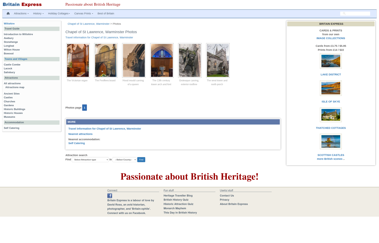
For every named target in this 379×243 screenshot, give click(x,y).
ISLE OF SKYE (331, 101)
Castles (8, 97)
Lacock (8, 68)
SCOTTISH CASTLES (331, 155)
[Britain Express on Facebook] (109, 195)
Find (68, 159)
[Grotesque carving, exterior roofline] (189, 60)
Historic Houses (13, 113)
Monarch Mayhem (175, 208)
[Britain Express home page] (31, 4)
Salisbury (9, 72)
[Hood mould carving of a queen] (133, 60)
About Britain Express (234, 204)
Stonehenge (11, 42)
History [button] (37, 13)
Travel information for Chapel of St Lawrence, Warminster (99, 37)
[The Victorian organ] (77, 60)
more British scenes (329, 158)
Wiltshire (9, 23)
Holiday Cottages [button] (58, 13)
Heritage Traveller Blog (178, 195)
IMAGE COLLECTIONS (331, 38)
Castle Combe (12, 64)
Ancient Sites (12, 93)
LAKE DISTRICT (331, 74)
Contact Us (227, 195)
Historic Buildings (14, 109)
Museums (9, 117)
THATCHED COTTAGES (331, 127)
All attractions (12, 83)
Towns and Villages (16, 59)
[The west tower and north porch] (217, 60)
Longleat (9, 45)
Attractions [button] (20, 13)
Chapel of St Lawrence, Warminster (89, 23)
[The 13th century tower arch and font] (161, 60)
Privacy (224, 200)
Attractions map (14, 87)
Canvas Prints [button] (83, 13)
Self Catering (76, 143)
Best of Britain (106, 13)
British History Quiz (176, 200)
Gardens (9, 105)
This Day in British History (180, 212)
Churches (9, 101)
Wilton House (12, 49)
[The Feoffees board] (105, 60)
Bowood (8, 53)
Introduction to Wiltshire (18, 34)
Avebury (8, 38)
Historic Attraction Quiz (178, 204)
